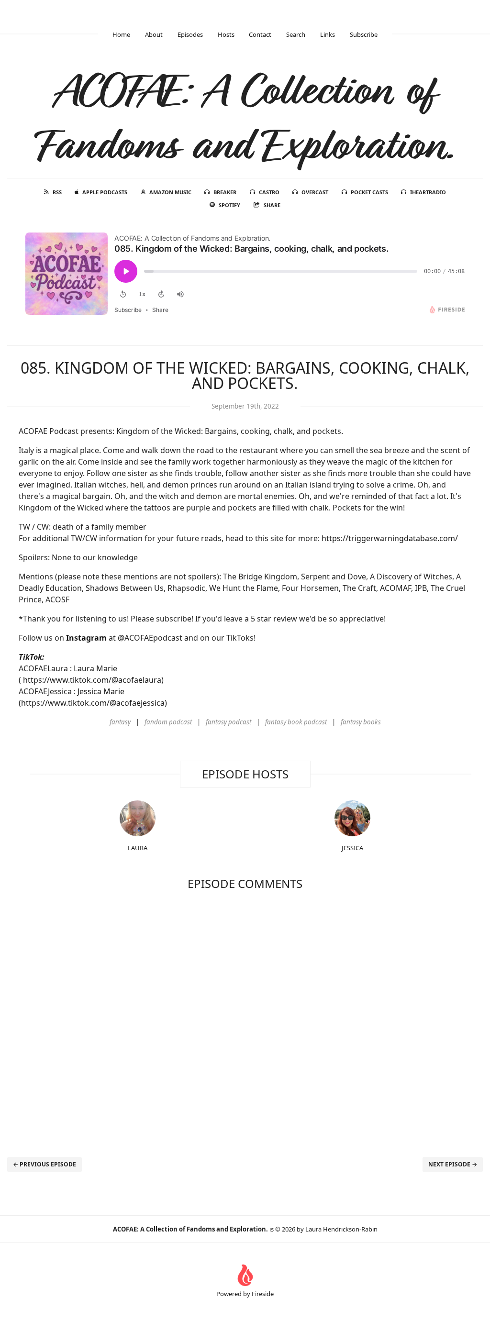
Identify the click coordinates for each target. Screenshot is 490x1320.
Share (272, 205)
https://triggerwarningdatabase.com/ (390, 538)
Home (121, 34)
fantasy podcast (228, 722)
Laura (137, 847)
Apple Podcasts (104, 192)
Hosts (226, 34)
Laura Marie (95, 668)
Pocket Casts (369, 192)
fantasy (120, 722)
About (154, 34)
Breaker (224, 192)
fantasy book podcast (296, 722)
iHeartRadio (428, 192)
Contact (260, 34)
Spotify (229, 205)
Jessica (352, 847)
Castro (269, 192)
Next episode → (452, 1164)
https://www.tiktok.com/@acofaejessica (93, 703)
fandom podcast (168, 722)
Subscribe (364, 34)
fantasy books (361, 722)
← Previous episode (44, 1164)
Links (327, 34)
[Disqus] (245, 1020)
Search (295, 34)
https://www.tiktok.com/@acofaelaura (92, 680)
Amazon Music (170, 192)
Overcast (314, 192)
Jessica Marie (101, 691)
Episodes (190, 34)
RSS (57, 192)
